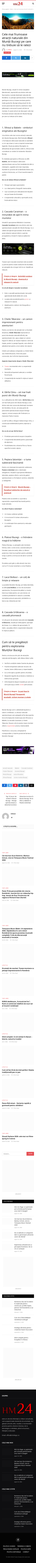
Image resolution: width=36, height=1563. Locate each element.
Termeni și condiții (24, 1546)
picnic (27, 299)
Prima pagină (5, 9)
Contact (26, 1552)
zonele (21, 684)
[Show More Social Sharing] (32, 58)
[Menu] (3, 3)
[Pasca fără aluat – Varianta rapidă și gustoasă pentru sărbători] (18, 1088)
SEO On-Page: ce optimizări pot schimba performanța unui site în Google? (23, 1209)
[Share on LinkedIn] (25, 58)
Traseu (6, 366)
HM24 (10, 49)
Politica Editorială (14, 1552)
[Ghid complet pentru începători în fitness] (7, 1339)
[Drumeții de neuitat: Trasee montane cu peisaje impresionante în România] (18, 953)
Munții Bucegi (7, 774)
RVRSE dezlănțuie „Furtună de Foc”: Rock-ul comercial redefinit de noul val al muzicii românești (17, 1003)
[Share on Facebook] (6, 58)
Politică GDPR (26, 1549)
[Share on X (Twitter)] (15, 58)
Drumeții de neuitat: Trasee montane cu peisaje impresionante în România (18, 969)
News (11, 9)
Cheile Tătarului (7, 771)
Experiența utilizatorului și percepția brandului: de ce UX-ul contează (23, 1247)
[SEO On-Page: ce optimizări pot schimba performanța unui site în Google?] (7, 1209)
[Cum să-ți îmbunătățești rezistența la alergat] (7, 1319)
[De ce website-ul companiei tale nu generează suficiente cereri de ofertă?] (7, 1235)
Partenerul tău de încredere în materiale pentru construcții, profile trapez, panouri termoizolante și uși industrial (23, 1306)
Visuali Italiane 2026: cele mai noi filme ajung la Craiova (17, 1137)
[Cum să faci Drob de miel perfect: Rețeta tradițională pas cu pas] (18, 1055)
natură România (18, 774)
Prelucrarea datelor (11, 1549)
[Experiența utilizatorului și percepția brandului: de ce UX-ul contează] (7, 1247)
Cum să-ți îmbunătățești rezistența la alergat (22, 1319)
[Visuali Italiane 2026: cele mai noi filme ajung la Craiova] (18, 1121)
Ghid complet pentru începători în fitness (21, 1339)
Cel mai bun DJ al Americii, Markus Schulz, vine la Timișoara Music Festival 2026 (18, 858)
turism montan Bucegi (20, 777)
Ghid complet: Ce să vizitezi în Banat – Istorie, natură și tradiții (17, 1038)
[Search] (33, 3)
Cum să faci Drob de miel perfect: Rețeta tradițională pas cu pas (18, 1071)
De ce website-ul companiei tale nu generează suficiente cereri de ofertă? (23, 1235)
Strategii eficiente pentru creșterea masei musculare (23, 1329)
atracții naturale (7, 768)
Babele (17, 768)
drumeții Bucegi (19, 771)
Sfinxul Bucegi (7, 777)
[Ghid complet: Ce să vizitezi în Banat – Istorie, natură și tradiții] (18, 1022)
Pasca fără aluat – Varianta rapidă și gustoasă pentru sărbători (16, 1104)
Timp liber (7, 52)
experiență (11, 726)
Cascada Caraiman (27, 768)
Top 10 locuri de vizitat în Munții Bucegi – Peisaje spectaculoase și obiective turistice (10, 800)
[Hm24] (18, 3)
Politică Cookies (9, 1546)
